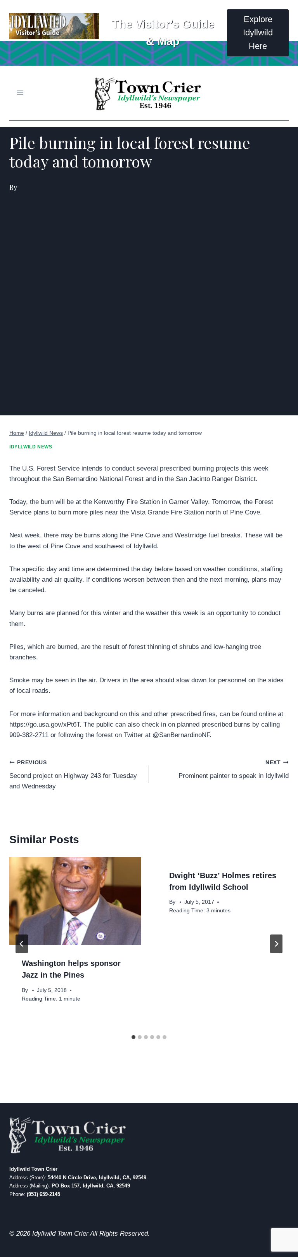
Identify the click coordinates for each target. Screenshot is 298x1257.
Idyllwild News (30, 447)
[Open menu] (20, 93)
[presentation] (75, 901)
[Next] (276, 943)
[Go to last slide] (22, 943)
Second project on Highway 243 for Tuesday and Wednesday (73, 775)
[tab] (133, 1037)
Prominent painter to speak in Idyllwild (233, 770)
